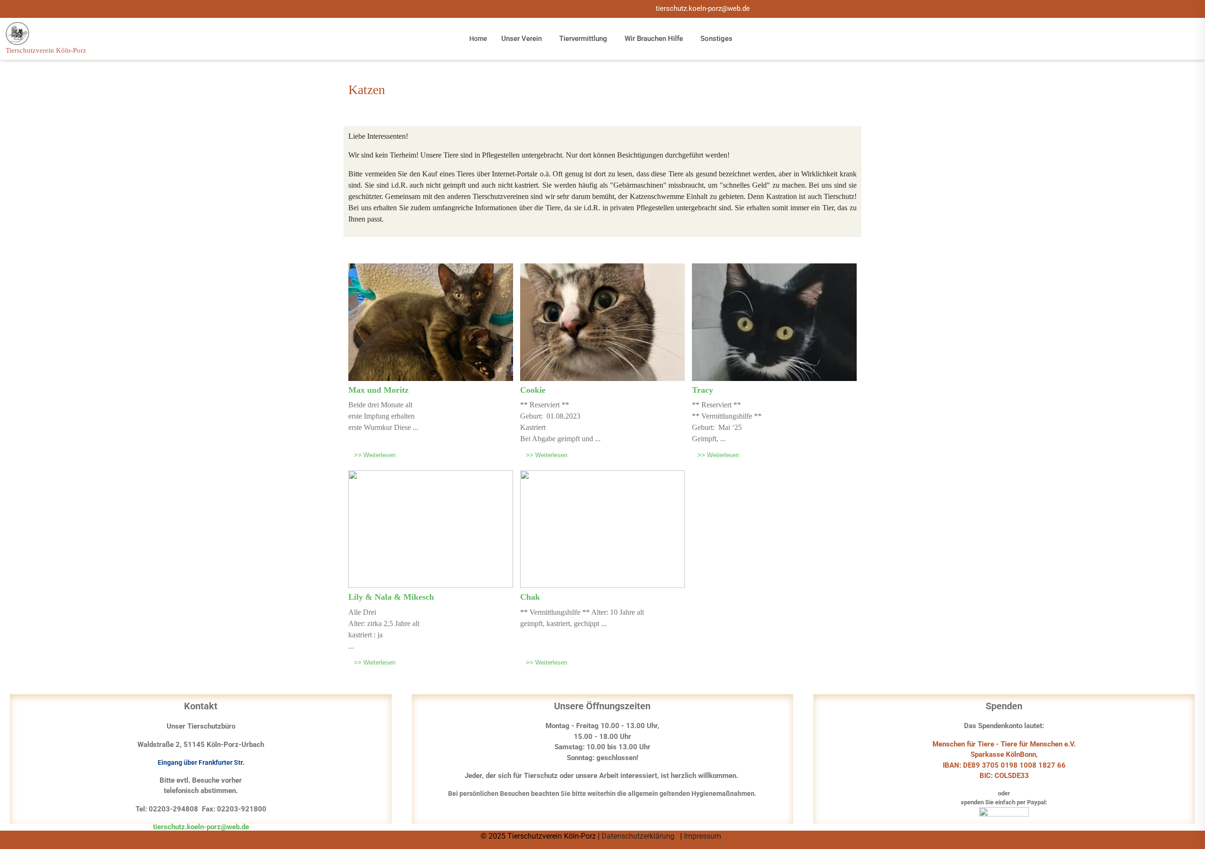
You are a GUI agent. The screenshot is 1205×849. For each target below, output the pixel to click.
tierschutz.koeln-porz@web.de (703, 8)
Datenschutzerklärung (639, 836)
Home (478, 38)
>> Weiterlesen (374, 455)
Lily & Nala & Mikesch (391, 597)
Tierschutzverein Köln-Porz (46, 50)
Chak (530, 597)
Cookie (533, 390)
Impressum (703, 836)
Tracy (702, 390)
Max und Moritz (378, 390)
